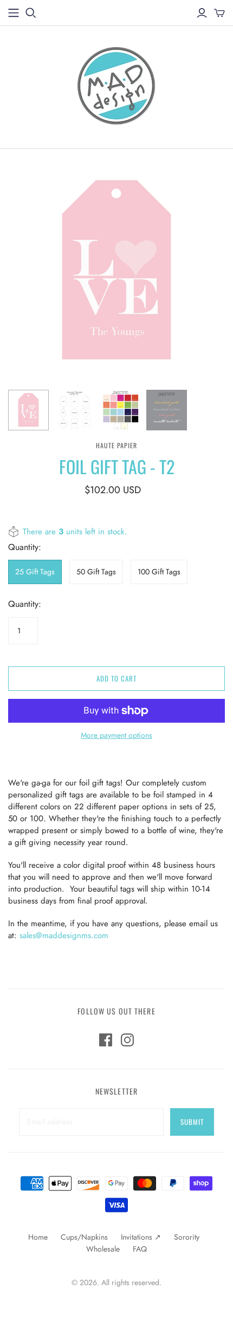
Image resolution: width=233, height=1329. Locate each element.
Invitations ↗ (141, 1237)
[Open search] (30, 13)
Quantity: (24, 604)
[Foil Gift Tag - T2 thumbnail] (28, 410)
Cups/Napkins (84, 1237)
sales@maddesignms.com (64, 935)
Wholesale (103, 1248)
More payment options (116, 735)
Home (38, 1237)
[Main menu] (13, 13)
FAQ (140, 1248)
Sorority (186, 1237)
